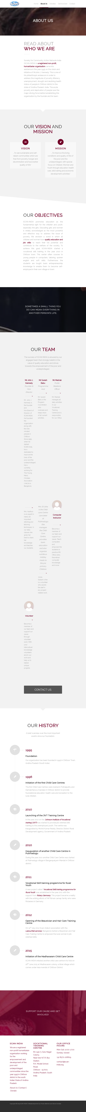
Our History (39, 48)
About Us (14, 1088)
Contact (22, 1088)
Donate (13, 1091)
